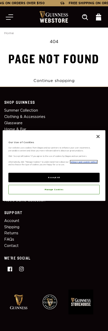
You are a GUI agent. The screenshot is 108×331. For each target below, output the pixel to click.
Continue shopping (54, 80)
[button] (9, 17)
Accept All (54, 177)
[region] (54, 165)
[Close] (98, 136)
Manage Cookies (54, 189)
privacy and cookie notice (84, 162)
